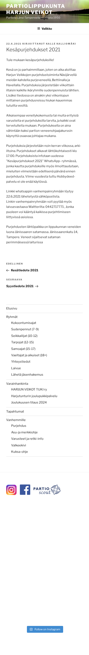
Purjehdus (18, 426)
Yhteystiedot (20, 361)
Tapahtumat (15, 411)
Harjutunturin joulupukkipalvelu (34, 396)
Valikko (47, 28)
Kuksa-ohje (19, 452)
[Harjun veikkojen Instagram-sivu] (11, 494)
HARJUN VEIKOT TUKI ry (29, 389)
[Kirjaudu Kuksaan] (47, 494)
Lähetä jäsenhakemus (27, 374)
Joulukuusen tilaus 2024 (29, 402)
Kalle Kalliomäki (61, 43)
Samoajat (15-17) (23, 349)
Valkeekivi (18, 445)
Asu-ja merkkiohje (24, 432)
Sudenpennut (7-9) (25, 329)
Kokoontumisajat (23, 323)
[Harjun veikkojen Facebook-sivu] (25, 494)
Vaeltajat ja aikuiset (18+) (29, 355)
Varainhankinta (17, 384)
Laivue (16, 368)
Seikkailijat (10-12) (24, 336)
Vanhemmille (16, 420)
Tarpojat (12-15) (22, 342)
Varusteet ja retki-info (27, 439)
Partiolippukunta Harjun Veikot (35, 9)
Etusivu (11, 308)
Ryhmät (12, 317)
